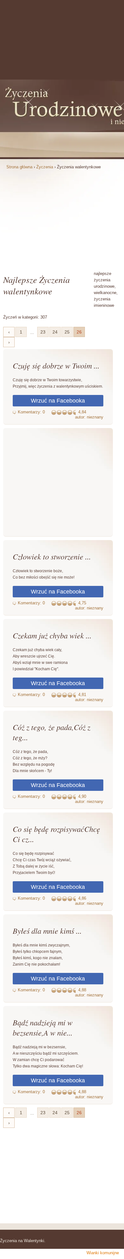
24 (55, 331)
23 (42, 331)
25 (67, 331)
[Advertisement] (62, 219)
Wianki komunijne (102, 1252)
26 (79, 331)
